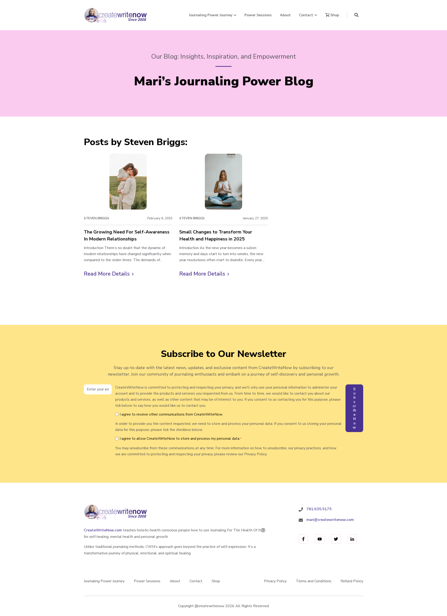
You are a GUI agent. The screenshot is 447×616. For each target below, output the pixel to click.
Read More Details (109, 274)
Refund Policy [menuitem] (352, 581)
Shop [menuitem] (216, 581)
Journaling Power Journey (210, 15)
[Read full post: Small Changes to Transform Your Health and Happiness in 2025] (223, 182)
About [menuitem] (175, 581)
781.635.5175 (319, 509)
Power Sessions (258, 15)
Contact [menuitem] (196, 581)
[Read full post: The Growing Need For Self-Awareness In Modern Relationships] (128, 182)
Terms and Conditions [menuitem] (313, 581)
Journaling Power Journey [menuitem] (104, 581)
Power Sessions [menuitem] (147, 581)
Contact (306, 15)
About (285, 15)
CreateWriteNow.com (103, 530)
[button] (356, 15)
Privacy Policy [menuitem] (275, 581)
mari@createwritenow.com (330, 519)
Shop (334, 15)
